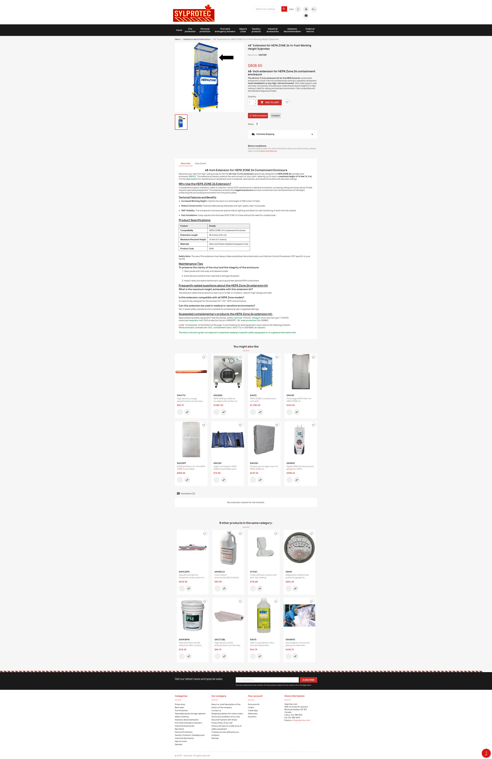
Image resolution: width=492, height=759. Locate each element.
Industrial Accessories (184, 726)
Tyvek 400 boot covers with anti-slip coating (263, 576)
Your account (255, 696)
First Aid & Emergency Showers (188, 723)
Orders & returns (310, 30)
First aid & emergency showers (225, 30)
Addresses (253, 713)
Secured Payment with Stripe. (224, 719)
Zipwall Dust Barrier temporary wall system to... (192, 576)
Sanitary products (256, 30)
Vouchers (252, 716)
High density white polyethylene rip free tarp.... (228, 644)
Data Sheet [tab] (200, 163)
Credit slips (253, 710)
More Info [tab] (185, 163)
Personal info (253, 704)
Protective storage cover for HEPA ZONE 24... (264, 467)
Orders (251, 707)
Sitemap (215, 738)
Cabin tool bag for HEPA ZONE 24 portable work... (225, 467)
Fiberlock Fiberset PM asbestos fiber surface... (191, 644)
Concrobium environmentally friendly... (227, 576)
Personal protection (205, 30)
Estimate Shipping (282, 134)
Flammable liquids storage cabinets (190, 713)
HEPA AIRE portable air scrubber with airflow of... (225, 400)
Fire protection (190, 30)
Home (179, 30)
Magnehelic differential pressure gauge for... (297, 576)
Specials (178, 744)
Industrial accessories (272, 30)
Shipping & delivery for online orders (227, 713)
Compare (275, 115)
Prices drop (180, 704)
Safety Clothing (182, 716)
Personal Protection (184, 732)
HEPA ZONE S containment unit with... (263, 400)
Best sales (179, 707)
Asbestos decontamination (292, 30)
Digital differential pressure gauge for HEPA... (300, 467)
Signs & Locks (243, 30)
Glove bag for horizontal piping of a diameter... (297, 644)
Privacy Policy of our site (222, 723)
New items (179, 729)
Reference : (253, 55)
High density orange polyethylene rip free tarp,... (190, 400)
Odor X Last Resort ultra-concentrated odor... (262, 644)
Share (257, 124)
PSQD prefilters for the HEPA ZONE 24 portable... (191, 467)
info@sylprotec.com (301, 720)
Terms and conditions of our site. (225, 716)
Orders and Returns (268, 151)
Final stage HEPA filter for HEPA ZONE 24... (298, 400)
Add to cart (269, 102)
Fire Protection (181, 710)
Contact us (216, 710)
